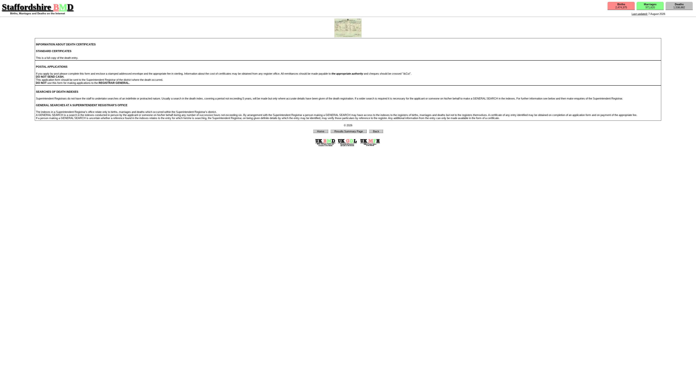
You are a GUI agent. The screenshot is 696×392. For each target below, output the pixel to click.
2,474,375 (621, 6)
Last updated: (640, 13)
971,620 (650, 6)
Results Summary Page (348, 131)
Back (376, 131)
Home (320, 131)
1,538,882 (679, 6)
